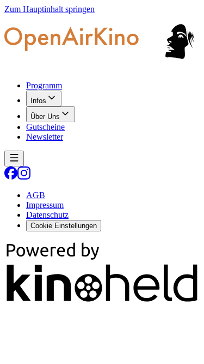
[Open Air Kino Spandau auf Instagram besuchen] (23, 176)
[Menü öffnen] (14, 158)
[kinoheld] (102, 301)
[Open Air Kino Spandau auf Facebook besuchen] (10, 176)
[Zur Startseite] (102, 43)
